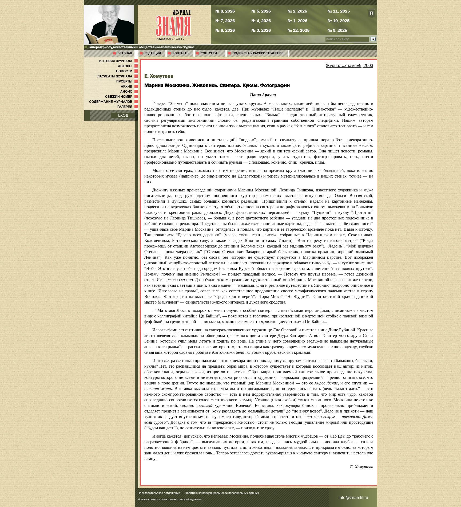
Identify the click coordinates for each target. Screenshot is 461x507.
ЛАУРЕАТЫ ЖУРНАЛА (118, 76)
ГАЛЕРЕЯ (128, 107)
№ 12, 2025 (298, 30)
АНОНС (129, 91)
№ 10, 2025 (338, 20)
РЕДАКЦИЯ (153, 53)
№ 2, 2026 (297, 11)
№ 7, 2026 (225, 20)
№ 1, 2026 (297, 20)
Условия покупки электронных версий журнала (169, 499)
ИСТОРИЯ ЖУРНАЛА (119, 61)
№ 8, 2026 (225, 11)
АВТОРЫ (128, 66)
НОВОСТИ (127, 71)
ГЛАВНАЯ (125, 53)
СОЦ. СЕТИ (209, 53)
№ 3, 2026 (261, 30)
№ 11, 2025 (339, 11)
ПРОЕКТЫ (127, 81)
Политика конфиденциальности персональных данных (222, 492)
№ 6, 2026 (225, 30)
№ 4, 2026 (261, 20)
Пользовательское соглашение (159, 492)
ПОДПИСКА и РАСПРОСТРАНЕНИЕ (258, 53)
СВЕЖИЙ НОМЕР (122, 97)
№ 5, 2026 (261, 11)
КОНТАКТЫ (181, 53)
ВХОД (123, 115)
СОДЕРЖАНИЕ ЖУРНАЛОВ (114, 102)
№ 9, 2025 (337, 30)
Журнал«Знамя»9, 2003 (349, 65)
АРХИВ (130, 86)
